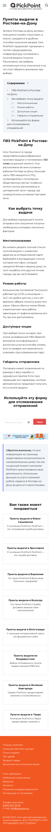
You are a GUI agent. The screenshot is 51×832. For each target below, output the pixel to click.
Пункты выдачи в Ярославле (25, 548)
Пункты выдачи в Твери (25, 714)
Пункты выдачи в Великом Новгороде (25, 687)
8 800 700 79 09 (11, 805)
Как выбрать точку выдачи (27, 99)
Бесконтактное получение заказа (21, 764)
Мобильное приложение (16, 778)
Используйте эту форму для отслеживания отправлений (23, 124)
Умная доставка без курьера (18, 749)
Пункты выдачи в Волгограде (25, 629)
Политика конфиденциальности (20, 789)
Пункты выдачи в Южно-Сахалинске (25, 520)
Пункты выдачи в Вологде (25, 600)
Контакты (8, 785)
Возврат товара (11, 760)
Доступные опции (27, 111)
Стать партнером (12, 774)
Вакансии (8, 781)
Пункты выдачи (11, 752)
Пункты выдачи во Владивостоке (25, 657)
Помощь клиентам (13, 745)
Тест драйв (9, 756)
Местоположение (27, 103)
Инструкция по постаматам (17, 793)
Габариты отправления (30, 115)
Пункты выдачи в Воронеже (25, 574)
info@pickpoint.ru (19, 808)
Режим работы (25, 107)
